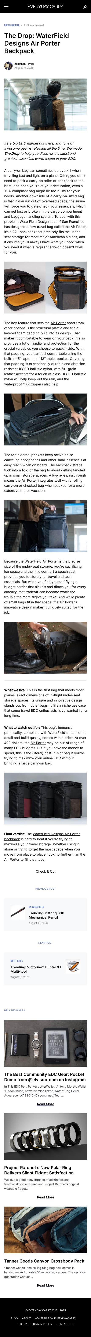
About (26, 1318)
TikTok (22, 1324)
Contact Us (65, 1324)
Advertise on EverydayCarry (55, 1318)
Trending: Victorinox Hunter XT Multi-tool (36, 969)
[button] (6, 6)
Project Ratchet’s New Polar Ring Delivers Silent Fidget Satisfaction (39, 1170)
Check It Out (45, 871)
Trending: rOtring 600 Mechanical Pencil (46, 915)
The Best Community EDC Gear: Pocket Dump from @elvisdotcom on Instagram (45, 1077)
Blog (14, 1318)
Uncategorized (12, 25)
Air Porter (78, 227)
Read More (45, 1104)
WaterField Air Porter (41, 561)
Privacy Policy (42, 1324)
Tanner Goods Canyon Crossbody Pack (44, 1261)
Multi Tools (17, 961)
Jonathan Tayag (24, 63)
